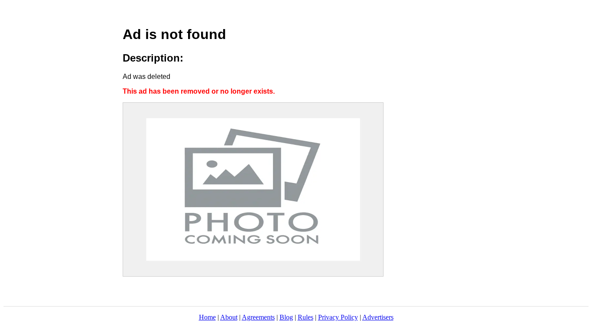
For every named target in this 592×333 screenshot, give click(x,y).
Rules (305, 317)
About (228, 317)
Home (207, 317)
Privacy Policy (338, 317)
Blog (286, 317)
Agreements (258, 317)
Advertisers (378, 317)
